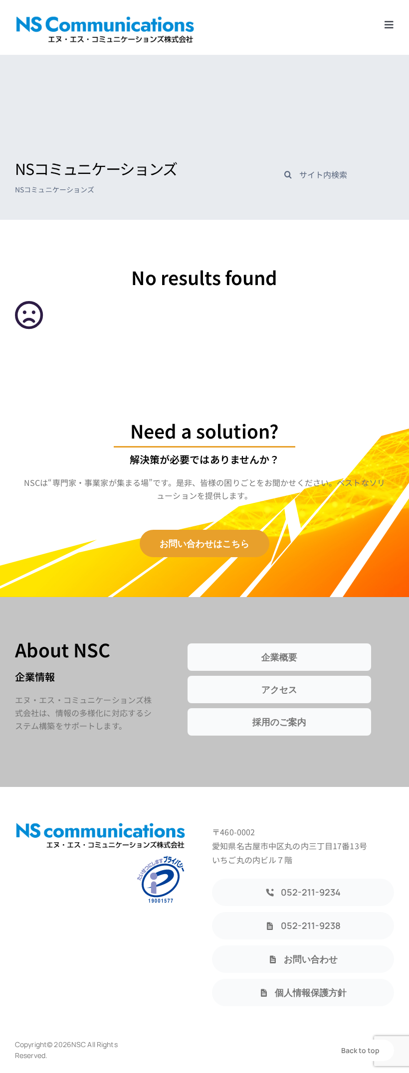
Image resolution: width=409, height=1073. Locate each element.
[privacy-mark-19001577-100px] (161, 859)
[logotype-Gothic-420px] (105, 19)
